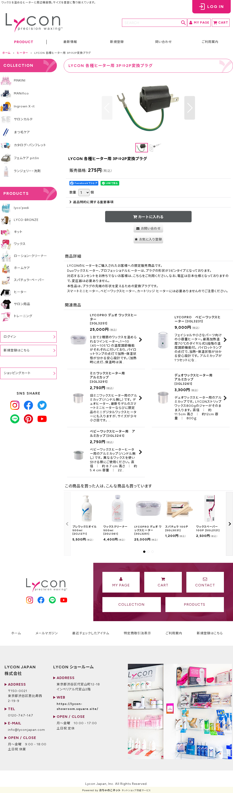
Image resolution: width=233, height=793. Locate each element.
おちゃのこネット (110, 790)
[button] (23, 42)
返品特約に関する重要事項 (93, 202)
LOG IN (215, 6)
